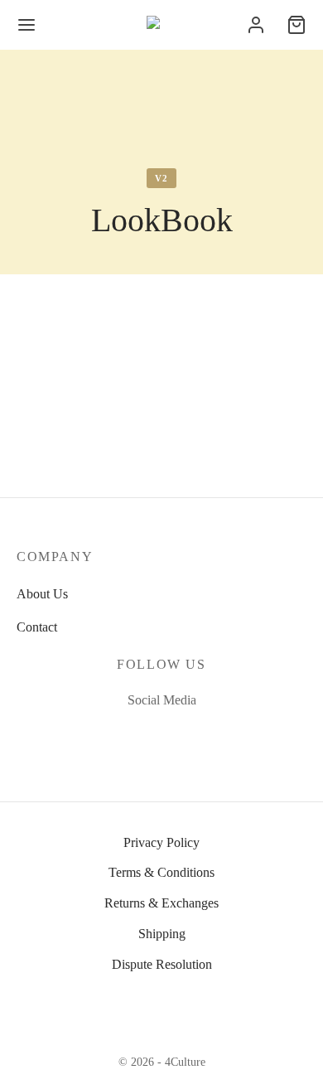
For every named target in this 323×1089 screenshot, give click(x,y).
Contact (37, 627)
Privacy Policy (161, 842)
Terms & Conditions (161, 872)
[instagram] (181, 734)
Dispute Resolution (162, 964)
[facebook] (142, 734)
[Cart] (296, 25)
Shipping (162, 934)
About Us (42, 594)
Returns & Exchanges (161, 903)
